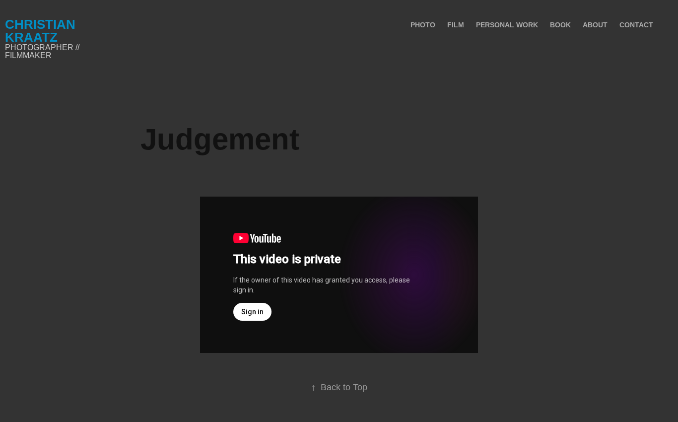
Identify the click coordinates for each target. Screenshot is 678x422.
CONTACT (636, 25)
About (595, 25)
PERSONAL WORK (507, 25)
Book (560, 25)
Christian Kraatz (42, 31)
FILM (455, 25)
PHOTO (422, 25)
